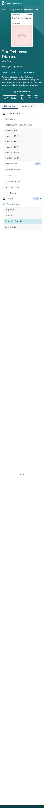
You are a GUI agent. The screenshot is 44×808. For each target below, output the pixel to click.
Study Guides (14, 9)
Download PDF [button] (23, 91)
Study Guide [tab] (11, 106)
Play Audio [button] (11, 98)
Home (4, 9)
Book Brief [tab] (29, 106)
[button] (22, 98)
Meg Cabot (7, 61)
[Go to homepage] (12, 3)
